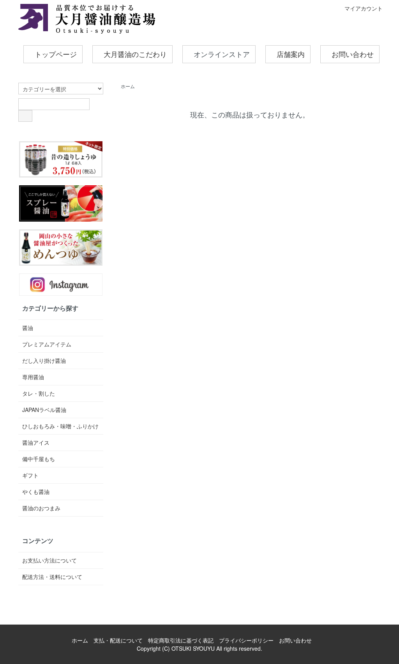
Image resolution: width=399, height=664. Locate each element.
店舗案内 (291, 54)
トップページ (56, 54)
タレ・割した (38, 393)
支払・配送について (118, 640)
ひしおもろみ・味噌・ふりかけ (60, 426)
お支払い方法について (49, 560)
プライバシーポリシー (246, 640)
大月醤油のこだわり (135, 54)
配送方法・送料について (52, 577)
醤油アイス (35, 442)
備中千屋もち (38, 459)
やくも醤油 (35, 491)
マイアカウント (363, 8)
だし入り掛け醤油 (44, 360)
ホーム (128, 86)
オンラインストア (222, 54)
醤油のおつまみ (41, 508)
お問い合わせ (353, 54)
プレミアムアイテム (46, 344)
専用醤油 (33, 377)
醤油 (27, 328)
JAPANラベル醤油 (44, 410)
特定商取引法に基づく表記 (181, 640)
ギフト (30, 475)
